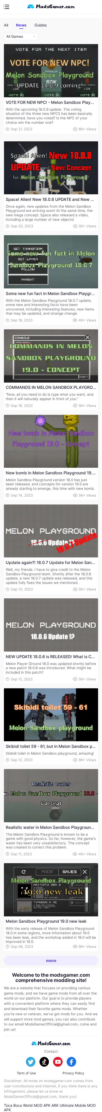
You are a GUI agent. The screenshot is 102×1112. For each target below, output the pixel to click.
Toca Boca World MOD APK (27, 1105)
